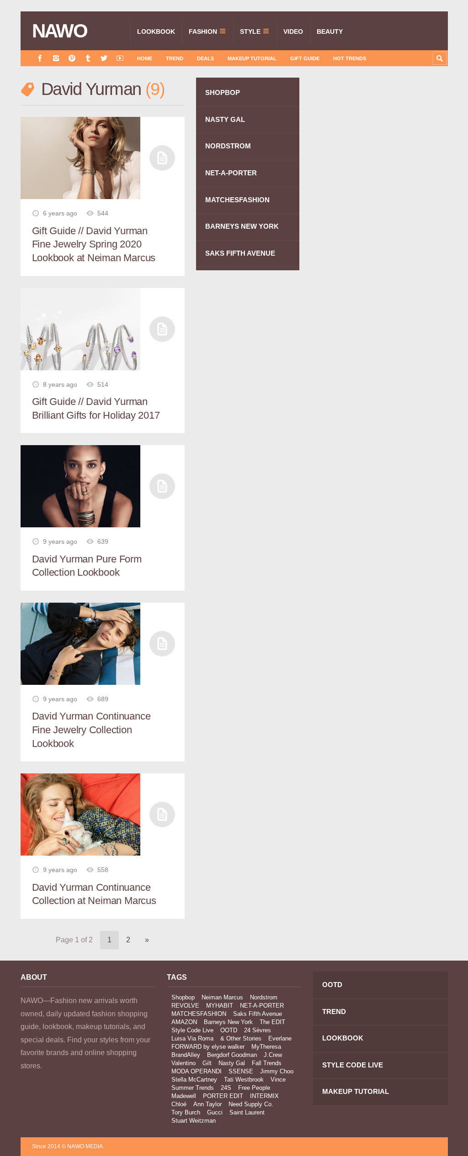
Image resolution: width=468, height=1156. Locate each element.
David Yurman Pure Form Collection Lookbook (87, 565)
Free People (254, 1088)
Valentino (183, 1063)
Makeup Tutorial (252, 58)
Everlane (280, 1038)
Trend (174, 58)
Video (293, 31)
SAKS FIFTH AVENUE (240, 253)
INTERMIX (264, 1096)
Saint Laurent (247, 1112)
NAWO (59, 31)
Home (144, 58)
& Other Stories (240, 1038)
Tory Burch (185, 1112)
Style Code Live (192, 1030)
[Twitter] (104, 58)
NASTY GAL (225, 119)
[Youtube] (120, 58)
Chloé (178, 1104)
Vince (278, 1079)
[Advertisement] (379, 161)
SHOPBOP (222, 92)
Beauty (330, 31)
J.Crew (273, 1055)
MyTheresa (266, 1047)
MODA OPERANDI (196, 1071)
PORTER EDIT (223, 1096)
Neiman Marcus (222, 997)
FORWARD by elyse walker (208, 1047)
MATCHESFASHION (237, 200)
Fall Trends (267, 1063)
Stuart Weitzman (193, 1121)
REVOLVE (185, 1006)
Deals (205, 58)
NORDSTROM (228, 146)
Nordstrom (263, 997)
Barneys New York (228, 1022)
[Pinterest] (72, 58)
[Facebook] (40, 58)
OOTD (228, 1030)
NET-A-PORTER (231, 173)
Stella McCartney (194, 1079)
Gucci (215, 1112)
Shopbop (183, 997)
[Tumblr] (88, 58)
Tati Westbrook (244, 1079)
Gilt (207, 1063)
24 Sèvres (257, 1030)
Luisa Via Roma (192, 1038)
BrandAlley (185, 1055)
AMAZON (184, 1022)
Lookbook (156, 31)
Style (250, 31)
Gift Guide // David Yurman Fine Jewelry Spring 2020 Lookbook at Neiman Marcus (94, 244)
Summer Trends (192, 1088)
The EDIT (272, 1022)
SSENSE (241, 1071)
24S (226, 1088)
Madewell (183, 1096)
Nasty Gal (231, 1063)
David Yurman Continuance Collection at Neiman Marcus (94, 894)
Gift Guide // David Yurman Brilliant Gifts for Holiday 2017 (96, 408)
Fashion (203, 31)
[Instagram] (56, 58)
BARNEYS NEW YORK (242, 226)
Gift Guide (304, 58)
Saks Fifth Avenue (257, 1014)
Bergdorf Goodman (232, 1055)
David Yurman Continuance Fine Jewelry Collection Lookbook (91, 729)
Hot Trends (349, 58)
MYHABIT (219, 1006)
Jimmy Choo (276, 1071)
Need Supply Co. (251, 1104)
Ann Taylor (207, 1104)
